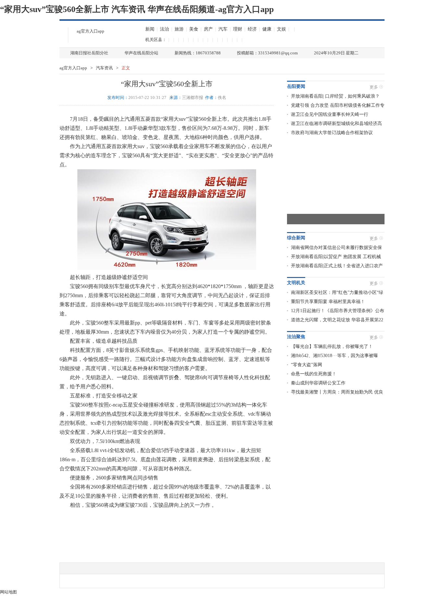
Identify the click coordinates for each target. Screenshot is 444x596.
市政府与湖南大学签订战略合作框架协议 (332, 132)
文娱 (281, 29)
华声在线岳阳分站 (141, 52)
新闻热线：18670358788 (198, 52)
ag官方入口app (90, 31)
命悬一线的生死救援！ (313, 373)
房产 (208, 29)
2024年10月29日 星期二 (336, 52)
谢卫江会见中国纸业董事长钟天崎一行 (329, 114)
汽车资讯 (104, 67)
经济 (252, 29)
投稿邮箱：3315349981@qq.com (267, 52)
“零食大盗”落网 (306, 364)
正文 (126, 67)
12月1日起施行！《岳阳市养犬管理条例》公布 (337, 310)
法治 (164, 29)
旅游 (179, 29)
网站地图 (8, 591)
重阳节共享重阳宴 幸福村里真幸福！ (328, 301)
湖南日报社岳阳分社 (89, 52)
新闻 (149, 29)
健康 (266, 29)
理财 (237, 29)
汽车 (223, 29)
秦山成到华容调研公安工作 (318, 383)
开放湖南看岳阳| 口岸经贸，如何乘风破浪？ (335, 96)
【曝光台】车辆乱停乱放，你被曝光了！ (332, 346)
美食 (193, 29)
